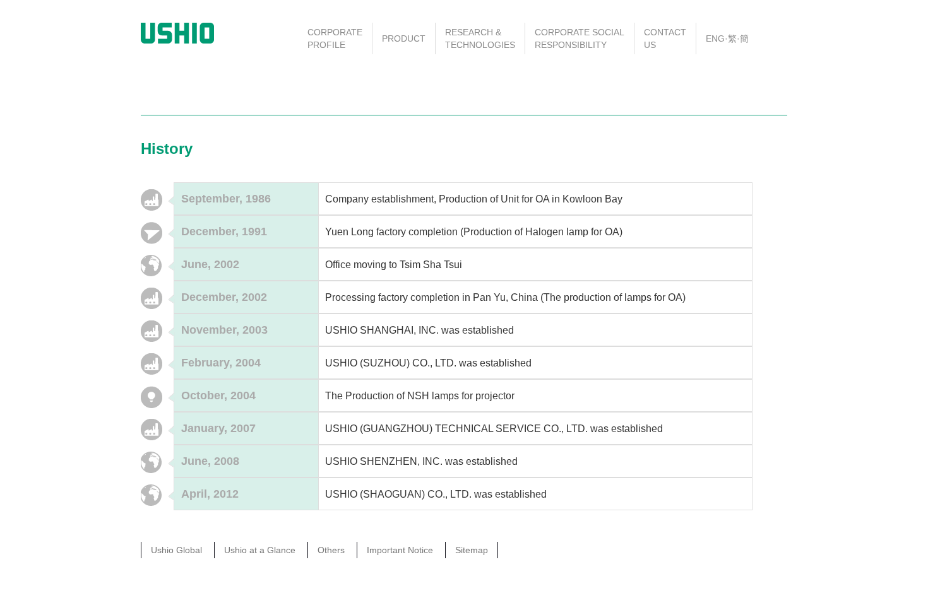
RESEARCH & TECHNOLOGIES (480, 38)
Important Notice (400, 550)
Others (331, 550)
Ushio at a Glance (259, 550)
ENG (715, 38)
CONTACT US (665, 38)
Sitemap (471, 550)
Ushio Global (176, 550)
